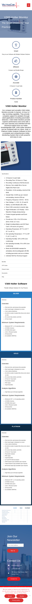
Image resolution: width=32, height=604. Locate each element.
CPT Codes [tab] (4, 265)
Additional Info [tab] (5, 348)
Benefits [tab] (4, 261)
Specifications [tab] (5, 173)
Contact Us (13, 560)
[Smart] (16, 45)
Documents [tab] (4, 273)
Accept (10, 596)
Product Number (16, 99)
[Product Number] (16, 92)
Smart (16, 51)
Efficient (16, 67)
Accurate (16, 83)
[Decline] (30, 595)
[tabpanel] (16, 218)
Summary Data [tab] (5, 341)
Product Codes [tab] (5, 269)
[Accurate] (16, 76)
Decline (22, 596)
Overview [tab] (4, 299)
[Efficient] (16, 61)
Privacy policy (16, 600)
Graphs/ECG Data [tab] (6, 345)
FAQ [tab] (3, 276)
